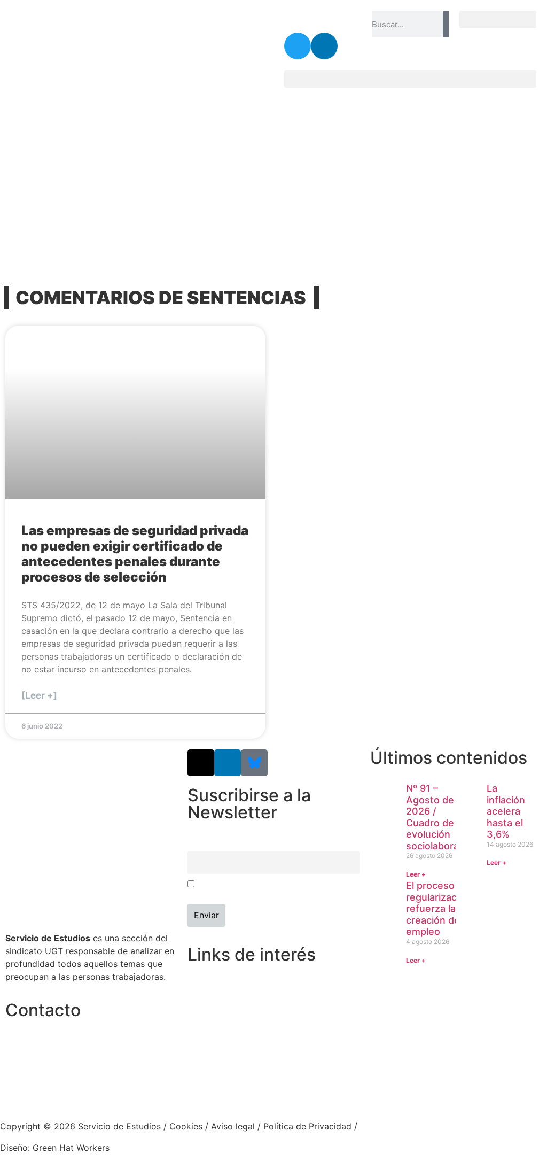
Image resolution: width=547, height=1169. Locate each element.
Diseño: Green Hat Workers (55, 1147)
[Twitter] (297, 46)
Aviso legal (233, 1126)
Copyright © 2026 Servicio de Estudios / (84, 1126)
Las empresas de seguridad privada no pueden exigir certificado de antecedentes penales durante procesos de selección (134, 553)
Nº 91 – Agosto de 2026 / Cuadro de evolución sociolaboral (433, 817)
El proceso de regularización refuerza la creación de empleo (438, 908)
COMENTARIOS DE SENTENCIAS (160, 297)
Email (197, 844)
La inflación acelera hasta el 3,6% (506, 811)
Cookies (185, 1126)
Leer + (416, 874)
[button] (497, 19)
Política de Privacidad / (310, 1126)
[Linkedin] (324, 46)
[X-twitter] (200, 762)
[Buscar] (446, 24)
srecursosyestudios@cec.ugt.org (71, 1089)
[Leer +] (39, 695)
